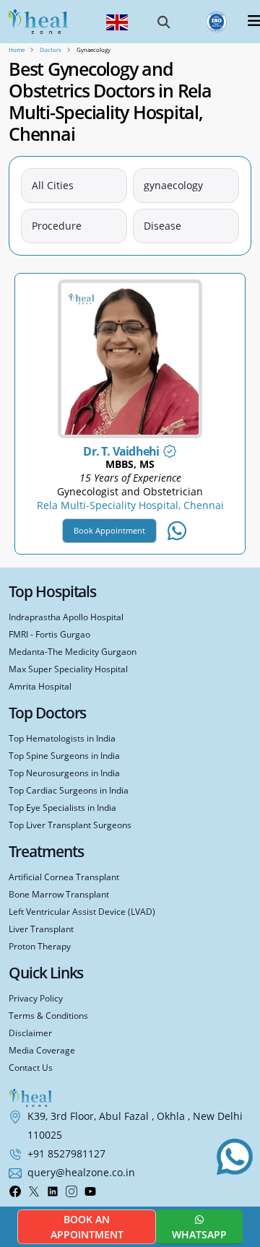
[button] (164, 21)
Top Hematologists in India (62, 738)
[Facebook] (15, 1190)
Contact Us (31, 1067)
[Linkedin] (52, 1190)
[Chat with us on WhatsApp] (235, 1157)
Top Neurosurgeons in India (64, 772)
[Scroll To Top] (238, 1195)
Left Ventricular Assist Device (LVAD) (82, 911)
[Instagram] (71, 1190)
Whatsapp (199, 1234)
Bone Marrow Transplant (59, 894)
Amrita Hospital (40, 686)
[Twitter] (33, 1190)
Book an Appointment (87, 1226)
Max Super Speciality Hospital (68, 668)
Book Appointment (109, 530)
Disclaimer (30, 1032)
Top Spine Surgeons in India (64, 755)
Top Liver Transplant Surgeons (70, 824)
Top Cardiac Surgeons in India (69, 790)
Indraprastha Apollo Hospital (66, 616)
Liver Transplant (41, 928)
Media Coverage (42, 1050)
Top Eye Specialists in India (62, 807)
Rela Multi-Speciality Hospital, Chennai (130, 505)
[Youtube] (90, 1190)
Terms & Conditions (48, 1015)
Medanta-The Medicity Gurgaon (72, 651)
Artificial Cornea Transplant (64, 876)
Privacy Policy (36, 998)
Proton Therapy (40, 946)
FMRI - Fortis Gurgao (49, 634)
